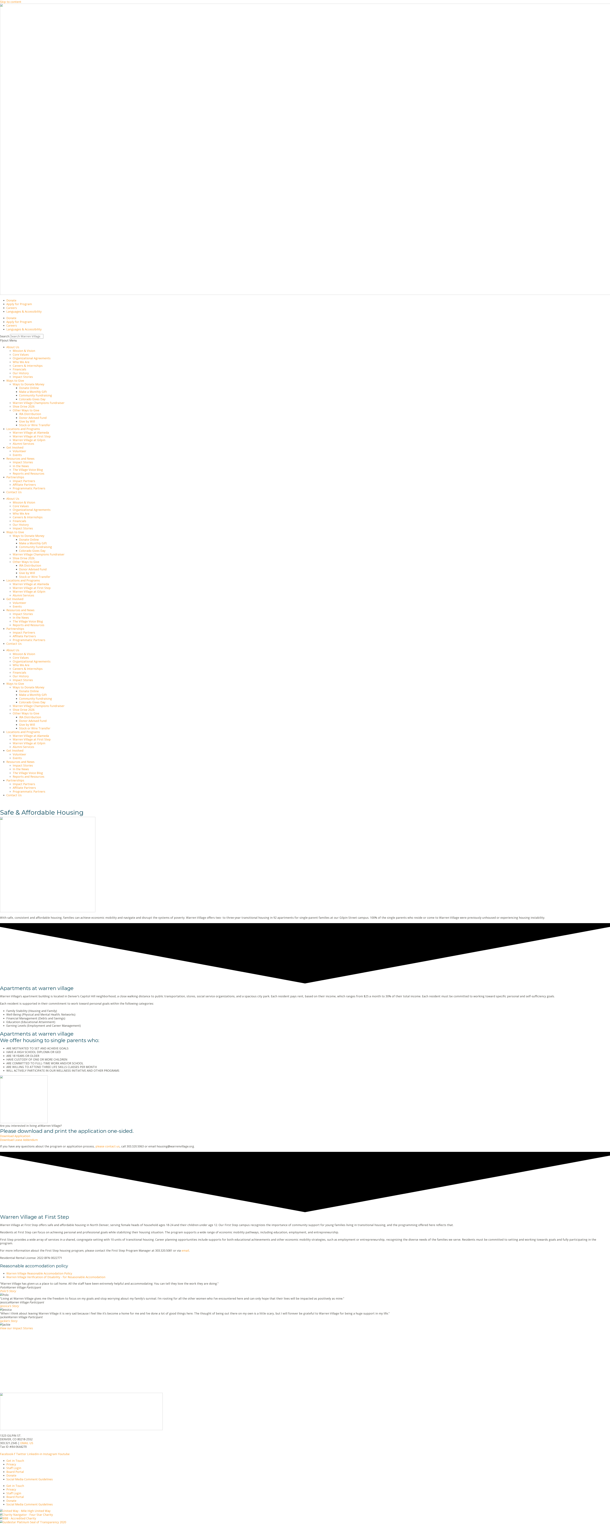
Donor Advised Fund (33, 418)
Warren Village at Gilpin (29, 440)
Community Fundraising (35, 395)
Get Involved (14, 447)
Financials (19, 369)
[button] (305, 340)
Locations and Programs (23, 429)
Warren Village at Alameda (31, 432)
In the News (21, 466)
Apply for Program (19, 304)
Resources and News (20, 458)
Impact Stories (23, 377)
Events (17, 455)
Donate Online (29, 388)
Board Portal (15, 1472)
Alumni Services (23, 444)
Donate (11, 300)
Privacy (11, 1464)
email (185, 1250)
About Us (12, 347)
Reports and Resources (28, 473)
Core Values (21, 354)
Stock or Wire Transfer (34, 425)
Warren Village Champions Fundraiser (38, 403)
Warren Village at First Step (32, 436)
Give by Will (27, 421)
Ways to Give (15, 380)
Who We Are (21, 362)
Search (4, 336)
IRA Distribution (30, 414)
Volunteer (19, 451)
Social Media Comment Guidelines (29, 1479)
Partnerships (15, 477)
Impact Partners (24, 481)
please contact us (107, 1146)
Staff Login (13, 1468)
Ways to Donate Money (28, 384)
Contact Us (14, 492)
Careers (11, 308)
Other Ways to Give (26, 410)
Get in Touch (15, 1461)
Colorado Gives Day (32, 399)
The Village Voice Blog (28, 470)
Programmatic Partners (29, 488)
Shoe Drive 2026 (23, 406)
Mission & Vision (24, 351)
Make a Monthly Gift (33, 392)
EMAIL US (26, 1443)
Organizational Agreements (32, 358)
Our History (21, 373)
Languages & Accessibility (24, 311)
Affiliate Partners (24, 485)
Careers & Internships (28, 366)
